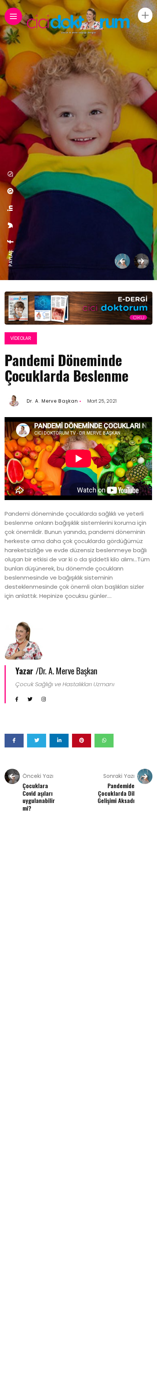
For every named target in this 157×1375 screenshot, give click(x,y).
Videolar (20, 338)
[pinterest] (11, 191)
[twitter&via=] (11, 225)
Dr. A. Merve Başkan (52, 401)
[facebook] (11, 242)
